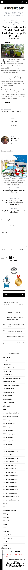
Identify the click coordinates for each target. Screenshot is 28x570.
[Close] (2, 548)
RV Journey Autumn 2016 (10, 458)
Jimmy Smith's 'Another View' (11, 385)
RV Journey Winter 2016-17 (11, 500)
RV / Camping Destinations (11, 413)
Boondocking (7, 364)
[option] (14, 174)
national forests (7, 395)
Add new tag (6, 357)
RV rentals (6, 521)
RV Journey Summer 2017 (10, 493)
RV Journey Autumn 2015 (10, 455)
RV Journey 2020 (8, 448)
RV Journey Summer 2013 (10, 479)
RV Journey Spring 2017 (10, 472)
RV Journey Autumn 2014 (10, 451)
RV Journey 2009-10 (9, 420)
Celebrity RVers (7, 375)
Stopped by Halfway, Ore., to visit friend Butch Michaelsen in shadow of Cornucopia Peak (14, 201)
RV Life (5, 503)
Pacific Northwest (8, 402)
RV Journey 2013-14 (9, 434)
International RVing (9, 21)
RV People (6, 514)
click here (10, 85)
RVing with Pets (7, 538)
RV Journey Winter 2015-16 (11, 496)
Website (21, 249)
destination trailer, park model (12, 378)
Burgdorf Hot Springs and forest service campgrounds (14, 210)
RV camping (18, 111)
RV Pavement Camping (9, 510)
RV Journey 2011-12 (8, 427)
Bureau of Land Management (11, 368)
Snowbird (6, 542)
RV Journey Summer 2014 (10, 482)
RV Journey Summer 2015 (10, 486)
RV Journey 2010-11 (9, 423)
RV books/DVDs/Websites (10, 416)
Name (3, 249)
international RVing (9, 111)
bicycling (6, 361)
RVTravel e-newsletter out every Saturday (14, 191)
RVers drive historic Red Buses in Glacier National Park (15, 565)
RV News (11, 23)
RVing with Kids (8, 535)
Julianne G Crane (15, 38)
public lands (6, 406)
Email (12, 249)
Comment (4, 232)
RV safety (6, 524)
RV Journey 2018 (8, 441)
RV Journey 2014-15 (8, 437)
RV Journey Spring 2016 (10, 468)
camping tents (7, 371)
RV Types (17, 23)
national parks (7, 399)
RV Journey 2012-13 (9, 430)
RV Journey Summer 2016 (10, 489)
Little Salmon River (8, 392)
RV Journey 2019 (8, 444)
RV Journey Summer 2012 (10, 475)
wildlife (5, 545)
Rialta (4, 409)
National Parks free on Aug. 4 (14, 331)
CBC (2, 111)
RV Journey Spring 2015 (10, 465)
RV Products (6, 517)
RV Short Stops (7, 528)
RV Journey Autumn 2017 (10, 462)
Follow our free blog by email (10, 302)
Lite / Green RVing (8, 388)
